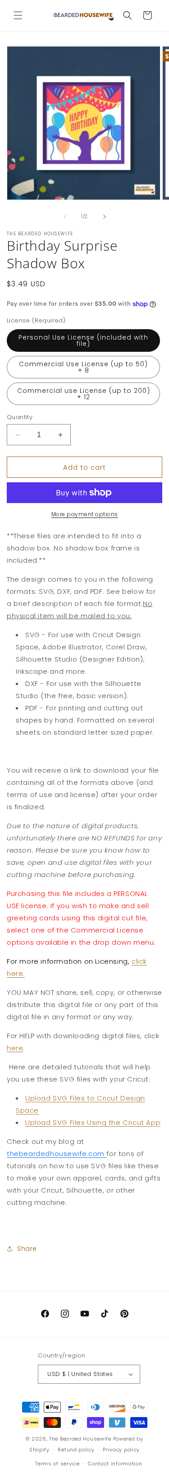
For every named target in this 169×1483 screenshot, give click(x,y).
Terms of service (57, 1463)
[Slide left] (65, 217)
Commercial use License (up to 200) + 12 (83, 393)
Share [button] (27, 1248)
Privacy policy (121, 1449)
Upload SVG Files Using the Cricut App (92, 1122)
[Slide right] (104, 217)
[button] (18, 15)
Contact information (115, 1463)
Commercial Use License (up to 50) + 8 (83, 367)
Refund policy (76, 1449)
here (15, 1048)
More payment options (84, 514)
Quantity (19, 417)
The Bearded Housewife (80, 1438)
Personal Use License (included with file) (83, 340)
